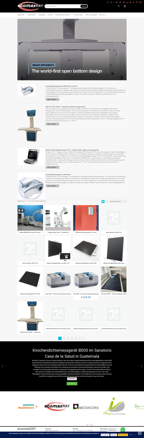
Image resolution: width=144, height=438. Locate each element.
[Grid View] (103, 201)
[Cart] (125, 6)
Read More (72, 379)
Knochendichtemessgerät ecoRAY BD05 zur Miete (61, 86)
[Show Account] (119, 6)
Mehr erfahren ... (52, 99)
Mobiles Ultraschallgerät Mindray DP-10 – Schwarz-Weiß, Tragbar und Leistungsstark (72, 150)
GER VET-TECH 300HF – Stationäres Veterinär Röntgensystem (66, 107)
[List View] (106, 201)
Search (84, 6)
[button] (2, 366)
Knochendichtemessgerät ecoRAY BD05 (58, 174)
